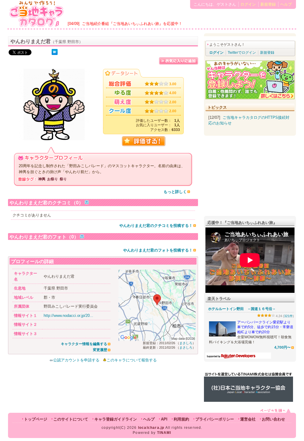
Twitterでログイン (242, 52)
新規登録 (268, 4)
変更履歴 (100, 350)
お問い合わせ (273, 419)
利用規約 (181, 419)
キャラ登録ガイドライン (115, 419)
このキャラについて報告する (132, 360)
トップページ (35, 419)
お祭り (52, 179)
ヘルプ (286, 4)
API (164, 419)
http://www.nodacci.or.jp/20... (68, 315)
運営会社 (248, 419)
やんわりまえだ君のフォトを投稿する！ (158, 250)
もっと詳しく (175, 191)
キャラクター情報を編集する (84, 344)
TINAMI (164, 433)
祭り (63, 179)
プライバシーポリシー (214, 419)
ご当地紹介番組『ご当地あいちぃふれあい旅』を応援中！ (132, 23)
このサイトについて (70, 419)
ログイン (248, 4)
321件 (288, 316)
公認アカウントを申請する (76, 360)
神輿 (41, 179)
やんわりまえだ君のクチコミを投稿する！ (156, 225)
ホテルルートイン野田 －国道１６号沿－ (242, 309)
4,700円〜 (282, 347)
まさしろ (185, 343)
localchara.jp (151, 428)
